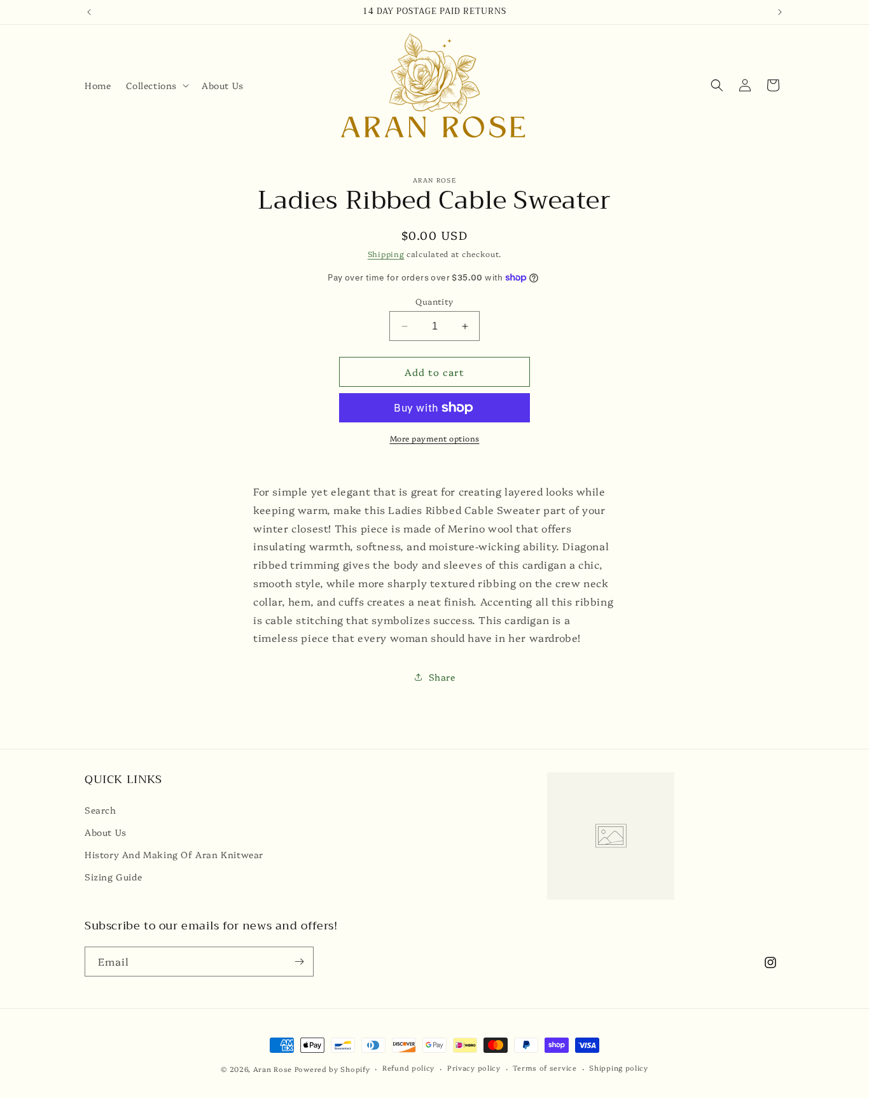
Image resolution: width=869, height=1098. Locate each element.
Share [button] (442, 677)
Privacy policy (474, 1068)
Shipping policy (618, 1068)
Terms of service (544, 1068)
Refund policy (408, 1068)
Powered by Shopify (332, 1069)
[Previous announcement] (89, 12)
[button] (156, 85)
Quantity (434, 301)
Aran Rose (272, 1069)
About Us (106, 832)
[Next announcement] (780, 12)
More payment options (435, 438)
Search (100, 809)
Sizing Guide (113, 876)
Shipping (386, 253)
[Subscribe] (299, 961)
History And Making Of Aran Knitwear (174, 854)
